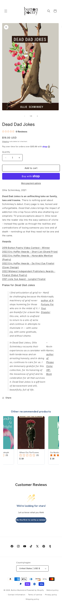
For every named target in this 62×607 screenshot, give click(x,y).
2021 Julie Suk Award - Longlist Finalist (24, 279)
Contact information (16, 595)
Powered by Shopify (35, 590)
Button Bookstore (18, 590)
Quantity (6, 152)
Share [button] (8, 397)
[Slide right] (37, 116)
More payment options (31, 183)
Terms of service (35, 595)
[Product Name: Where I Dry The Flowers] (31, 440)
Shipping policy (32, 599)
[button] (6, 11)
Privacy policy (51, 595)
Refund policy (52, 590)
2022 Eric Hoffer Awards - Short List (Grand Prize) (30, 251)
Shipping (5, 141)
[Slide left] (24, 116)
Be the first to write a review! (31, 520)
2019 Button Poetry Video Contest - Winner (26, 247)
